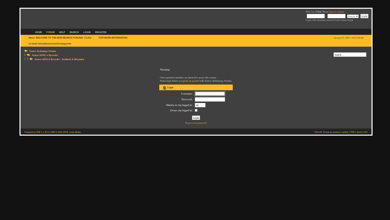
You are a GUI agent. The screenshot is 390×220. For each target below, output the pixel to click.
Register (100, 32)
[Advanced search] (335, 50)
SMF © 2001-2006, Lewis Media (66, 132)
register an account (190, 80)
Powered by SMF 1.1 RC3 (37, 132)
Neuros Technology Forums (42, 51)
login (331, 11)
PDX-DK (318, 132)
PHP (352, 132)
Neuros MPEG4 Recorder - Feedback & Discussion (59, 59)
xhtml (358, 132)
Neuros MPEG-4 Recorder (45, 55)
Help (62, 32)
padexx (336, 132)
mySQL (345, 132)
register (340, 11)
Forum (50, 32)
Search (74, 32)
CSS (365, 132)
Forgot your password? (196, 122)
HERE (95, 37)
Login (87, 32)
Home (38, 32)
